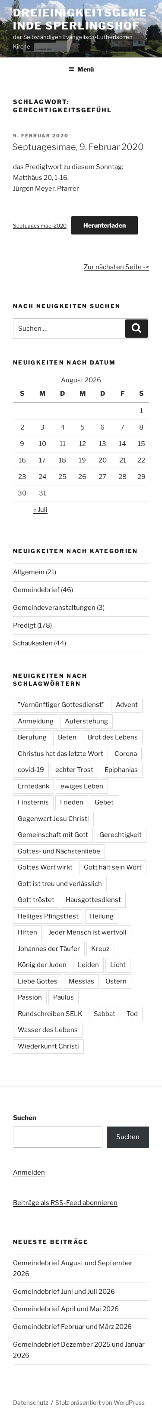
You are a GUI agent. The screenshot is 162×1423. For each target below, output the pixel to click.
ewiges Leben (81, 786)
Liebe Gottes (37, 981)
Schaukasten (33, 643)
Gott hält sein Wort (113, 867)
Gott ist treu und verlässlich (60, 884)
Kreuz (100, 949)
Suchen (24, 1118)
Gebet (104, 802)
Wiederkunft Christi (48, 1046)
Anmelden (29, 1172)
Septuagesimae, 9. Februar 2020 (78, 147)
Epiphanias (121, 770)
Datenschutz (30, 1402)
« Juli (40, 510)
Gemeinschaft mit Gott (53, 835)
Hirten (27, 932)
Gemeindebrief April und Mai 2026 (66, 1309)
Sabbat (104, 1014)
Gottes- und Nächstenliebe (59, 851)
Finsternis (33, 802)
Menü (85, 69)
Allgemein (28, 572)
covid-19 (31, 770)
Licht (118, 965)
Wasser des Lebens (48, 1030)
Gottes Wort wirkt (45, 867)
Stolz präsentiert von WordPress (100, 1402)
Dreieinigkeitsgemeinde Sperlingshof (80, 19)
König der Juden (42, 965)
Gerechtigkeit (120, 835)
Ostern (116, 981)
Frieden (71, 802)
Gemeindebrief (36, 590)
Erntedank (33, 786)
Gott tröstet (36, 900)
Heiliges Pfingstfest (48, 916)
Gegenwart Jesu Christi (53, 819)
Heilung (102, 916)
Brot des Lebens (113, 737)
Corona (125, 754)
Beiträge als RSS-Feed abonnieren (65, 1203)
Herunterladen (104, 225)
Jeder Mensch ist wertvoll (87, 932)
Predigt (24, 625)
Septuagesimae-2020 (40, 225)
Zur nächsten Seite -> (116, 267)
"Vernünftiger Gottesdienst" (61, 705)
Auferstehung (86, 721)
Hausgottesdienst (93, 900)
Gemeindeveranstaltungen (54, 608)
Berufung (32, 737)
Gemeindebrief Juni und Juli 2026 (64, 1292)
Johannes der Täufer (49, 949)
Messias (81, 981)
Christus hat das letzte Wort (60, 754)
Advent (127, 705)
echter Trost (74, 770)
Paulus (63, 997)
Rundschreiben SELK (50, 1014)
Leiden (88, 965)
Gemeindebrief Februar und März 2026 (72, 1327)
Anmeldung (36, 721)
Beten (67, 737)
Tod (132, 1014)
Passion (30, 997)
